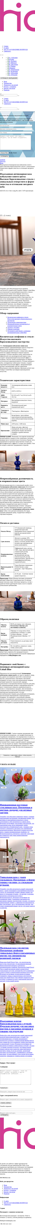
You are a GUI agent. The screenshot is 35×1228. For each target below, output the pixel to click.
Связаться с (7, 51)
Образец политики (13, 329)
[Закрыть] (0, 107)
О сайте (6, 48)
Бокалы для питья (9, 88)
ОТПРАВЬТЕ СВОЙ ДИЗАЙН (9, 78)
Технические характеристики (16, 322)
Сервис (6, 46)
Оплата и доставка (13, 327)
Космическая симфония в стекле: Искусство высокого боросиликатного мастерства (19, 318)
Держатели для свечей (11, 85)
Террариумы (8, 83)
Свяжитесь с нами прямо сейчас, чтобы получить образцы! (17, 756)
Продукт (3, 161)
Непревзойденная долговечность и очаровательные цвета (18, 325)
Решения (6, 90)
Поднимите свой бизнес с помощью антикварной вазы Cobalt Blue (18, 331)
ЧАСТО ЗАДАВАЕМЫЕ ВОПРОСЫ (16, 49)
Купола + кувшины (10, 86)
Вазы (5, 81)
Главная (2, 159)
